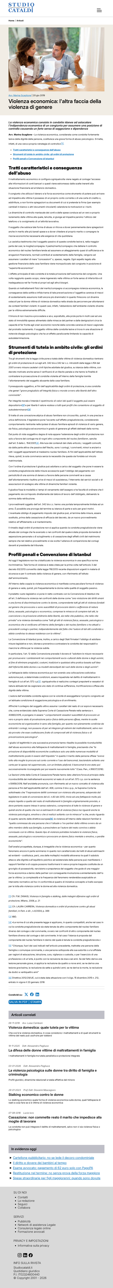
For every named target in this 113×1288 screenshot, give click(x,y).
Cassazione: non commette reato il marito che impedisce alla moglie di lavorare (55, 1119)
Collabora (24, 1207)
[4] (37, 443)
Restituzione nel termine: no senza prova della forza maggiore (56, 1173)
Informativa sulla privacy (33, 1245)
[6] (51, 818)
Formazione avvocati (31, 1231)
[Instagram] (20, 1255)
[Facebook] (32, 994)
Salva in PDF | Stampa (25, 1002)
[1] (62, 143)
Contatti (23, 1197)
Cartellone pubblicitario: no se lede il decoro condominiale (53, 1157)
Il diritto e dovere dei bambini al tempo (40, 1163)
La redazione (26, 1200)
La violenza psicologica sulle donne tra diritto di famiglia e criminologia (53, 1072)
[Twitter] (26, 994)
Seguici (22, 1204)
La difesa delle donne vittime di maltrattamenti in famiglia (52, 1050)
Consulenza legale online (34, 1228)
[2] (10, 906)
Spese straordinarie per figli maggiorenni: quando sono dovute (56, 1178)
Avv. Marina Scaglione (20, 95)
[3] (10, 916)
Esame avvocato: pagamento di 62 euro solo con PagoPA (53, 1168)
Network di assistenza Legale (37, 1224)
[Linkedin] (37, 994)
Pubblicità (24, 1221)
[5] (39, 681)
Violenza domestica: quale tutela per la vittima (44, 1027)
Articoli (20, 20)
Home (11, 20)
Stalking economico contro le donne (36, 1095)
